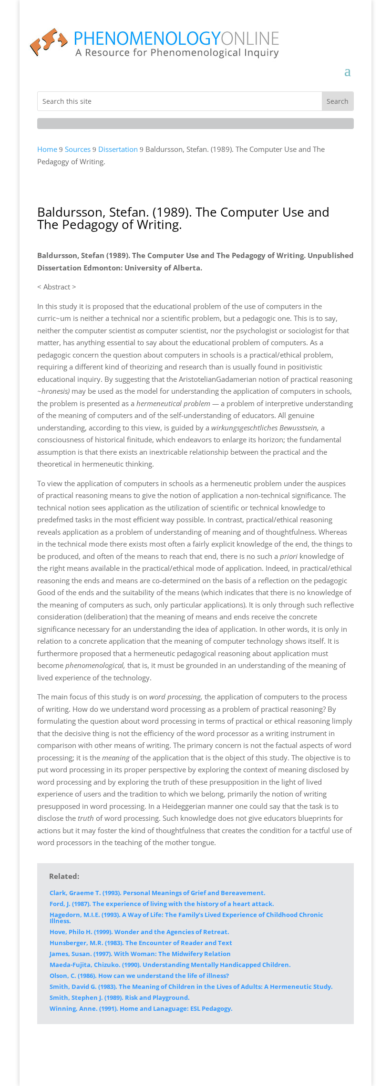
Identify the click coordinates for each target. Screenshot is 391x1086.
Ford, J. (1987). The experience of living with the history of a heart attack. (162, 903)
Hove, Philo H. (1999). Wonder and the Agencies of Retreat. (139, 931)
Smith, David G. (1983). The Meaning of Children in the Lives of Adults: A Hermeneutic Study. (191, 986)
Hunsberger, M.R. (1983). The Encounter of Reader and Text (141, 942)
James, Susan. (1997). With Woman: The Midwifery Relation (140, 953)
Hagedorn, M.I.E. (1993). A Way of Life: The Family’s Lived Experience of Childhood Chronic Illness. (186, 917)
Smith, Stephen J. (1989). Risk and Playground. (120, 997)
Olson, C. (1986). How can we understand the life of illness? (139, 975)
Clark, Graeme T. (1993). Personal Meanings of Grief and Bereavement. (158, 892)
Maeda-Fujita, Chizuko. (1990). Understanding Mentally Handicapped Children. (170, 964)
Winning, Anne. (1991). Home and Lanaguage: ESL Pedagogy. (141, 1008)
